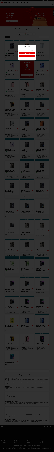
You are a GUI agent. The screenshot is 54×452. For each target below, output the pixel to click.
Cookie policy (31, 50)
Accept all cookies (27, 53)
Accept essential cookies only (27, 55)
